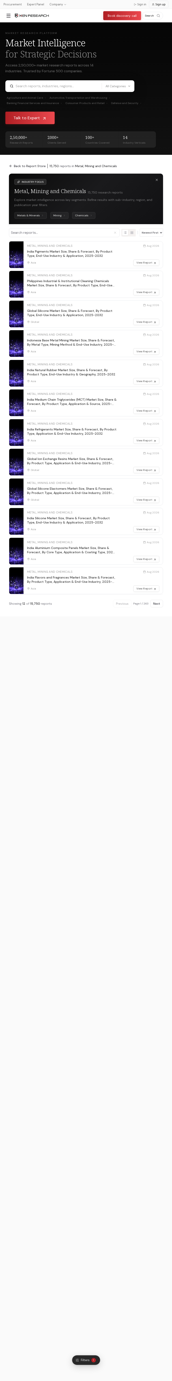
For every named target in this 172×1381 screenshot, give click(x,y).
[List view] (125, 233)
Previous (122, 604)
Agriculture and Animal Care (26, 98)
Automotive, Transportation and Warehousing (79, 98)
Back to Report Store (30, 166)
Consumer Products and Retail (86, 103)
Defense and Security (126, 103)
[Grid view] (132, 233)
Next (156, 604)
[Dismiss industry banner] (156, 180)
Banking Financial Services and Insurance (34, 103)
